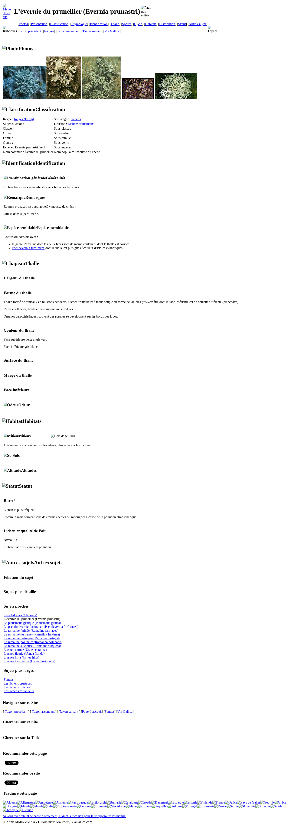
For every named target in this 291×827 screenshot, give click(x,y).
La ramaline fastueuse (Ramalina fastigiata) (32, 638)
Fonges (49, 31)
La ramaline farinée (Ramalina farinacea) (31, 630)
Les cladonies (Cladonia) (20, 615)
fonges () (24, 119)
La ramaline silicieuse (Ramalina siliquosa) (32, 646)
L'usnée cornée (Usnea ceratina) (25, 649)
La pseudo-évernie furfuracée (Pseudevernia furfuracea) (41, 626)
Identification (99, 24)
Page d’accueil (92, 711)
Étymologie (79, 24)
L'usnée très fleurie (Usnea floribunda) (29, 661)
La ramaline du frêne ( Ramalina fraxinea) (32, 634)
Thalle (115, 24)
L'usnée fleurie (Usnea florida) (24, 653)
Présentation (39, 24)
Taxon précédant (30, 31)
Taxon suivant (91, 31)
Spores (126, 24)
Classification (59, 24)
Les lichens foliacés (17, 687)
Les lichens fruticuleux (19, 691)
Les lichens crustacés (18, 683)
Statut (182, 24)
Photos (23, 24)
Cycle (138, 24)
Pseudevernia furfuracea (28, 248)
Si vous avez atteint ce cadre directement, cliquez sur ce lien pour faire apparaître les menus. (64, 816)
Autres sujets (197, 24)
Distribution (167, 24)
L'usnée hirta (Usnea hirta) (21, 657)
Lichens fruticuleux (81, 124)
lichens (76, 119)
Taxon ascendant (68, 31)
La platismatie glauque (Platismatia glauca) (32, 623)
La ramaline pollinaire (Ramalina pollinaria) (33, 642)
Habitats (150, 24)
